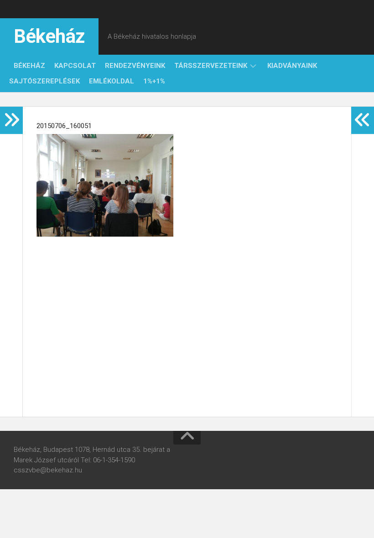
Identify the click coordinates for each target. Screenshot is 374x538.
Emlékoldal (111, 81)
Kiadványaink (292, 66)
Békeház (49, 36)
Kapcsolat (75, 66)
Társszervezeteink (210, 66)
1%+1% (154, 81)
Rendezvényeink (135, 66)
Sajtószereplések (44, 81)
